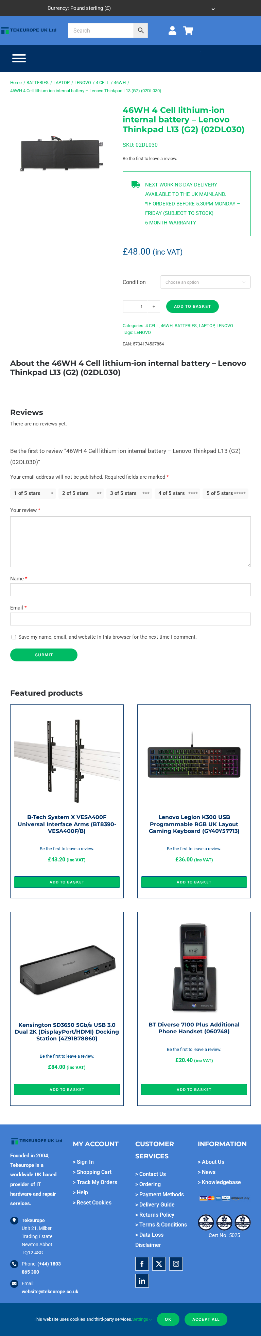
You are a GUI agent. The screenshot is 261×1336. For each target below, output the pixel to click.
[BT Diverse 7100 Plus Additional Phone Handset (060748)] (194, 920)
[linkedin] (142, 1281)
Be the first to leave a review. (150, 158)
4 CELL (152, 325)
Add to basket (192, 306)
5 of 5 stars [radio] (220, 493)
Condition (134, 282)
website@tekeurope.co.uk (50, 1291)
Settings (140, 1319)
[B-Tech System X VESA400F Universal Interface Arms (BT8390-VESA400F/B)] (67, 713)
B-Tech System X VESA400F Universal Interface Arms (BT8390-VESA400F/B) (67, 824)
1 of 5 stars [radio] (27, 493)
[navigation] (130, 8)
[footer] (28, 28)
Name (18, 579)
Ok (168, 1319)
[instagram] (176, 1264)
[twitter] (159, 1264)
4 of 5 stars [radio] (171, 493)
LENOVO (224, 325)
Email (18, 608)
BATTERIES (186, 325)
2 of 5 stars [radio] (75, 493)
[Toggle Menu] (19, 58)
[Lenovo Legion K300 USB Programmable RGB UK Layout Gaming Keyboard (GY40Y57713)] (194, 713)
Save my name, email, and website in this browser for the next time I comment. (107, 637)
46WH (167, 325)
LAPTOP (206, 325)
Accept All (206, 1319)
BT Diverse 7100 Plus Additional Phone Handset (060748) (194, 1028)
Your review (25, 510)
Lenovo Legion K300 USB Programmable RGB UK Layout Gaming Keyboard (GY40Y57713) (194, 824)
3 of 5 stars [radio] (123, 493)
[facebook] (142, 1264)
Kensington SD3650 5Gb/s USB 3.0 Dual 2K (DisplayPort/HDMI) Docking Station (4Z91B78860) (67, 1032)
